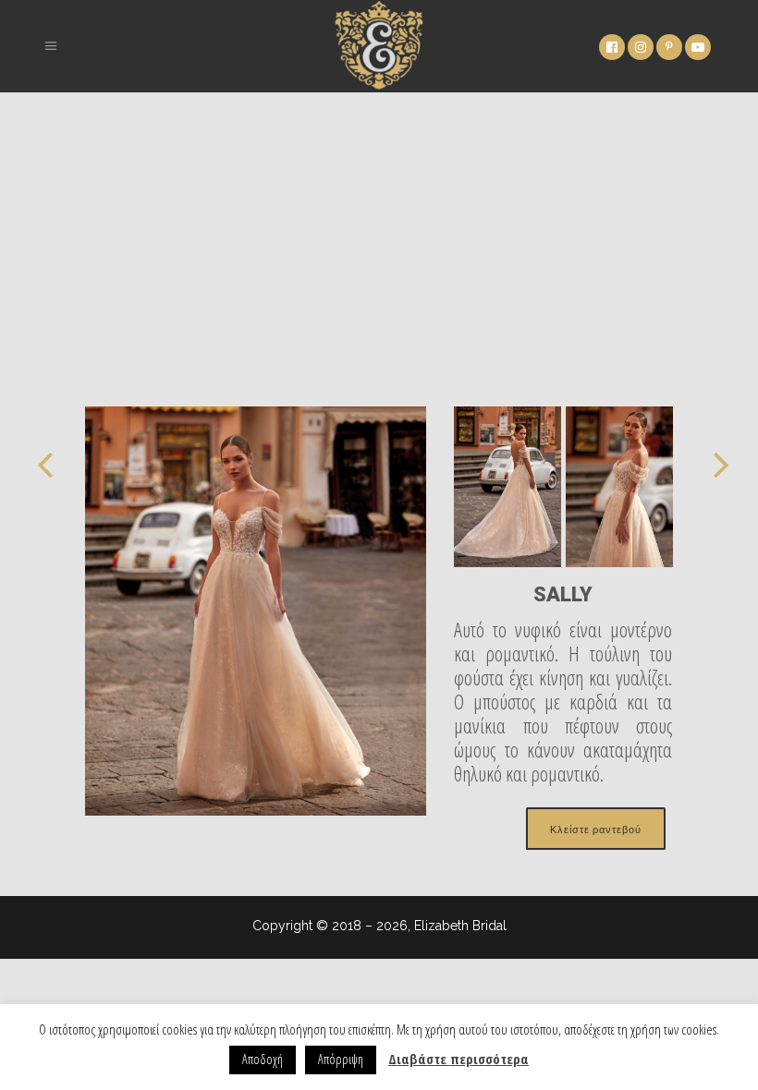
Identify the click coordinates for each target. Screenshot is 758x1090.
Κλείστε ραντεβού (596, 828)
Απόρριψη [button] (340, 1059)
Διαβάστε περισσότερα (458, 1058)
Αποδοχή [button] (262, 1059)
